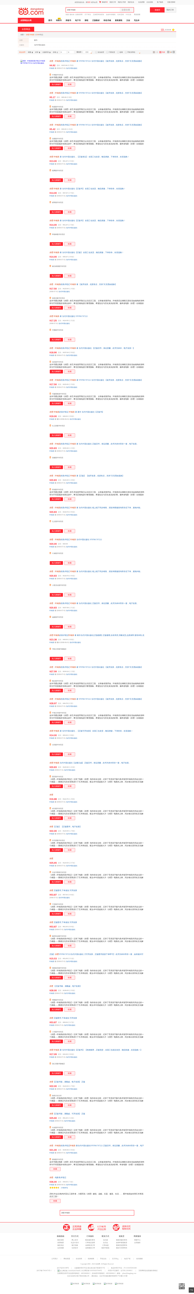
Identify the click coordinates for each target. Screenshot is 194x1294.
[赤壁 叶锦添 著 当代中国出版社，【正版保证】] (33, 169)
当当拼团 (141, 2)
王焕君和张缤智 (98, 14)
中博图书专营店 (57, 75)
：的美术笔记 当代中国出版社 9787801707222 (75, 540)
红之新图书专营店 (58, 426)
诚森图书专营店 (57, 617)
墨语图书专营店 (57, 777)
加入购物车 (56, 84)
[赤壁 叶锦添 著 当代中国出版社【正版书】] (33, 200)
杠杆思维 (120, 14)
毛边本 (136, 20)
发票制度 (60, 1243)
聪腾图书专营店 (57, 170)
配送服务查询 (90, 1240)
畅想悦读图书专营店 (59, 936)
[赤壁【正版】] (33, 838)
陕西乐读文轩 (57, 1096)
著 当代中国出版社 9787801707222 (68, 316)
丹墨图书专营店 (57, 330)
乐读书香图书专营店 (59, 872)
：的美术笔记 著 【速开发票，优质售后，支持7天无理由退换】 (83, 284)
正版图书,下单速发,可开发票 (63, 890)
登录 (89, 2)
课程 (86, 20)
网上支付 (75, 1240)
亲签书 (68, 20)
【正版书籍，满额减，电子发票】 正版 (67, 1082)
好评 (36, 52)
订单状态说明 (90, 1243)
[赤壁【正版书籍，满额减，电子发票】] (33, 1094)
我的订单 (113, 2)
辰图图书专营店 (57, 139)
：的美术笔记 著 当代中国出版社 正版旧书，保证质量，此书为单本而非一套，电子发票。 (93, 444)
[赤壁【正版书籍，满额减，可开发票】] (33, 1125)
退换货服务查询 (121, 1240)
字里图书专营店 (57, 904)
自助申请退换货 (121, 1243)
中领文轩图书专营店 (59, 713)
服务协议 (60, 1245)
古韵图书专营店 (57, 745)
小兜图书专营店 (57, 1032)
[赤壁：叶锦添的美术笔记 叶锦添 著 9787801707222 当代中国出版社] (33, 73)
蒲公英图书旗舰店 (58, 1064)
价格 (54, 52)
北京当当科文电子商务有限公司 (78, 1276)
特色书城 (107, 20)
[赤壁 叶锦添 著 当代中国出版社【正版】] (33, 264)
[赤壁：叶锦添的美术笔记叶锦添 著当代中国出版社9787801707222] (33, 1157)
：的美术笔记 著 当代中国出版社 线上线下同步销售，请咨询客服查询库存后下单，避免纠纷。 (95, 508)
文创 (128, 20)
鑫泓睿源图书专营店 (59, 266)
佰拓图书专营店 (57, 362)
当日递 (105, 1240)
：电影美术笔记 (57, 1178)
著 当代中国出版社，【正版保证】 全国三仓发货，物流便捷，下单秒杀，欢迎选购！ (89, 157)
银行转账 (75, 1245)
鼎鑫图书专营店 (57, 458)
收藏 (70, 84)
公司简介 (54, 1259)
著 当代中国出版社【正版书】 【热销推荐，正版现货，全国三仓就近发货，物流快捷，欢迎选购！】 (95, 1050)
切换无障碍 (171, 2)
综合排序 (22, 52)
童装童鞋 (118, 20)
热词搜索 (139, 1259)
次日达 (105, 1243)
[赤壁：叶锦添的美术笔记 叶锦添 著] (33, 296)
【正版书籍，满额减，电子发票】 (65, 986)
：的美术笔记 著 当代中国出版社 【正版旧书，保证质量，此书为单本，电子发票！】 (92, 348)
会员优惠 (60, 1248)
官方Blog (115, 1259)
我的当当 (131, 2)
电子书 (78, 20)
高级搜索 (137, 14)
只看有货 (112, 52)
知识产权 (127, 1259)
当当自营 (101, 52)
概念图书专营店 (57, 681)
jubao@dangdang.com (129, 1273)
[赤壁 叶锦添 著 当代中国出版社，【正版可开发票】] (33, 743)
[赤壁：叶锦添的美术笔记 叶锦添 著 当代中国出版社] (33, 360)
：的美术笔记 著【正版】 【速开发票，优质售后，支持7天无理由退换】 (86, 476)
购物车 (104, 2)
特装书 (59, 20)
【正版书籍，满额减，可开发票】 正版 (67, 1114)
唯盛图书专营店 (57, 107)
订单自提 (105, 1245)
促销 (121, 52)
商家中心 (137, 1240)
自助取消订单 (90, 1245)
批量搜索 (168, 30)
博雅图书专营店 (57, 1000)
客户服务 (160, 2)
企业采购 (149, 2)
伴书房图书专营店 (58, 840)
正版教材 (96, 20)
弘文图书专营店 (57, 521)
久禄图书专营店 (57, 553)
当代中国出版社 (39, 45)
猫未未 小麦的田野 (76, 14)
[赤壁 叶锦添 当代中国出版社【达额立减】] (33, 775)
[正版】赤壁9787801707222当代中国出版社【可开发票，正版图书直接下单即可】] (33, 966)
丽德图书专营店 (57, 1159)
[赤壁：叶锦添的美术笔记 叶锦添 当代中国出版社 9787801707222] (33, 551)
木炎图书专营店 (57, 1127)
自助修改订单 (90, 1248)
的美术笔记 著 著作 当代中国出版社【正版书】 (76, 412)
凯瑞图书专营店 (57, 489)
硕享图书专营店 (57, 202)
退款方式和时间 (121, 1248)
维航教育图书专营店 (59, 968)
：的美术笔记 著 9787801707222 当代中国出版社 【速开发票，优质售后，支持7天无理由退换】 (96, 61)
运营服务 (137, 1243)
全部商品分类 (26, 20)
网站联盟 (67, 1259)
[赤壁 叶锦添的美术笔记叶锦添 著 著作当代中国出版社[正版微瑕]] (33, 647)
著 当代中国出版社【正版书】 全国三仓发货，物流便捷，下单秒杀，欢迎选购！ (87, 189)
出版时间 (45, 52)
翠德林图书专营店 (58, 234)
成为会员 (94, 2)
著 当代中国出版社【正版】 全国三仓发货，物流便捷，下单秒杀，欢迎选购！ (86, 252)
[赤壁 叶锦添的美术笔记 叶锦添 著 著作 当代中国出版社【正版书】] (33, 424)
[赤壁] (33, 807)
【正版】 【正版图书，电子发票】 (65, 827)
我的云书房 (122, 2)
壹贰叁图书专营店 (58, 298)
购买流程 (60, 1240)
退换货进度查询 (121, 1245)
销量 (29, 52)
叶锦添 (51, 68)
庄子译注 (88, 14)
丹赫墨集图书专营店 (59, 394)
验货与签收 (105, 1248)
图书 (50, 20)
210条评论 (64, 1188)
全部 (22, 35)
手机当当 (103, 1259)
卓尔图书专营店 (57, 808)
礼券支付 (75, 1248)
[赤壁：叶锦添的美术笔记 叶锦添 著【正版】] (33, 488)
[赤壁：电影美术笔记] (33, 1189)
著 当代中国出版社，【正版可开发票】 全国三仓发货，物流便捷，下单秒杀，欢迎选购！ (91, 731)
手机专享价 (131, 52)
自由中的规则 (110, 14)
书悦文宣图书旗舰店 (59, 649)
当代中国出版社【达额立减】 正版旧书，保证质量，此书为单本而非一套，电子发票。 (90, 763)
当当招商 (79, 1259)
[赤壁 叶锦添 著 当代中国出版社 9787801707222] (33, 328)
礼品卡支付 (75, 1243)
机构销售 (91, 1259)
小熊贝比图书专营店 (59, 585)
